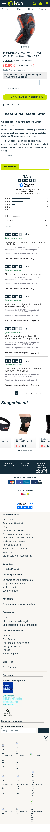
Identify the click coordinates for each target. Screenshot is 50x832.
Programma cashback (14, 583)
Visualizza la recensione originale (16, 258)
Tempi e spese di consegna (17, 534)
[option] (25, 28)
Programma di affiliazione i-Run (19, 604)
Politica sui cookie (12, 545)
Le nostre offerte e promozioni (18, 580)
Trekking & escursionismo (16, 642)
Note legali (8, 552)
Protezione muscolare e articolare (21, 9)
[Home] (2, 9)
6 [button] (32, 452)
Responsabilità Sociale (14, 523)
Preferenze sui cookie (14, 541)
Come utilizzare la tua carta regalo (20, 625)
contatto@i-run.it (11, 569)
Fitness (6, 650)
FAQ (5, 526)
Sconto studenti (10, 590)
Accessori (10, 9)
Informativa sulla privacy (15, 548)
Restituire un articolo (13, 530)
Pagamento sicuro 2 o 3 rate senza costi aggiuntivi (42, 468)
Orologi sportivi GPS (13, 646)
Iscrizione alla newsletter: (12, 726)
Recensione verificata (14, 238)
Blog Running (9, 667)
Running (7, 635)
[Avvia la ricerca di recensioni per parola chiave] (46, 226)
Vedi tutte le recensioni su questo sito (27, 194)
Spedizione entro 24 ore (8, 465)
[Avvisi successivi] (40, 393)
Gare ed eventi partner (14, 680)
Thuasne (32, 9)
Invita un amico (10, 587)
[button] (21, 82)
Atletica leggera (10, 653)
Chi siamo (8, 519)
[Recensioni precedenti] (12, 393)
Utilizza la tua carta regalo (16, 621)
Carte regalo (9, 617)
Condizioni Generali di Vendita (18, 537)
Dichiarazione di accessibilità (17, 555)
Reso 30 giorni (25, 465)
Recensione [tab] (10, 166)
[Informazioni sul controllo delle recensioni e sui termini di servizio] (39, 189)
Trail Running (9, 639)
